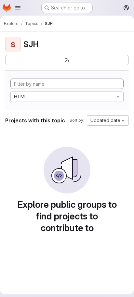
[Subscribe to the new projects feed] (67, 60)
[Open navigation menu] (18, 8)
